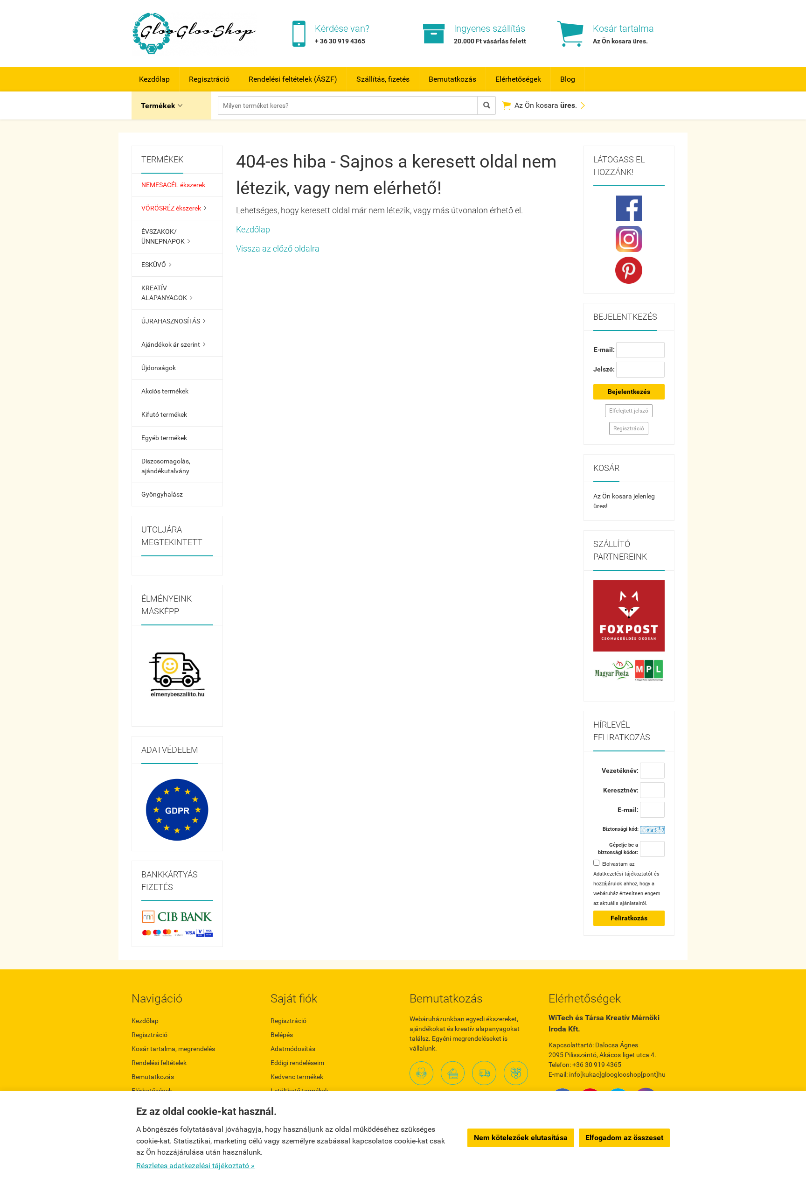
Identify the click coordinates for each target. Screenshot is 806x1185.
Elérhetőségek (518, 79)
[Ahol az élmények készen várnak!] (177, 676)
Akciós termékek (164, 391)
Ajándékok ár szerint (173, 344)
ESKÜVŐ (156, 264)
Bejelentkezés (629, 391)
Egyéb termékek (164, 438)
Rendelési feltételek (159, 1062)
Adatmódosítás (293, 1048)
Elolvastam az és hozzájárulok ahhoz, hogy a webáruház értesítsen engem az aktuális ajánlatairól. (626, 883)
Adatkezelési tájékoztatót (623, 874)
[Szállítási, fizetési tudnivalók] (629, 616)
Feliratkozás (629, 918)
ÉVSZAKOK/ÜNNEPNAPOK (165, 236)
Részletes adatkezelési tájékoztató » (195, 1165)
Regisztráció (209, 79)
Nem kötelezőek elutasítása (521, 1137)
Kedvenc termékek (297, 1076)
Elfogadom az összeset (624, 1137)
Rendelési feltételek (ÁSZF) (293, 79)
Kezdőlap (154, 79)
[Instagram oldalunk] (629, 239)
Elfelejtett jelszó (628, 410)
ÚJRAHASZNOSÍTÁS (173, 321)
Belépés (282, 1034)
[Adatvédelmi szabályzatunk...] (177, 809)
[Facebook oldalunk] (629, 208)
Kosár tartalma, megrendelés (173, 1048)
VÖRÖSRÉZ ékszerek (173, 208)
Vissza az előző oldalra (278, 248)
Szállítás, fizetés (383, 79)
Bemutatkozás (452, 79)
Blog (567, 79)
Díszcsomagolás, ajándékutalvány (165, 466)
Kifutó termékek (164, 414)
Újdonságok (158, 368)
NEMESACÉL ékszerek (173, 185)
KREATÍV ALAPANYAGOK (166, 293)
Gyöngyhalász (162, 494)
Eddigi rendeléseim (297, 1062)
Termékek (161, 105)
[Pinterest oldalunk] (629, 270)
